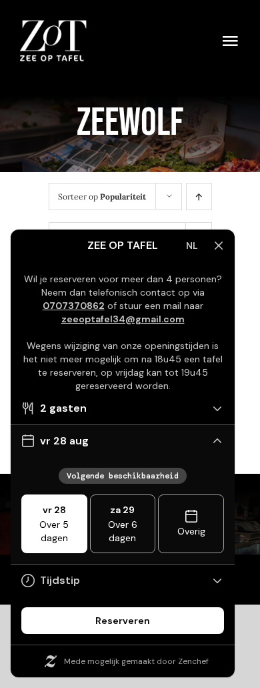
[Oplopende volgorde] (199, 196)
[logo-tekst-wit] (53, 26)
